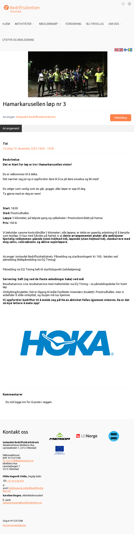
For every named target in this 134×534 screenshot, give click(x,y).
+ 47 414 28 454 (15, 480)
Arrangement (11, 128)
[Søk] (123, 4)
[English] (121, 49)
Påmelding (120, 117)
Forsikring (73, 24)
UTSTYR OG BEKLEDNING (18, 40)
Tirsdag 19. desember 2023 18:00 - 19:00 (28, 148)
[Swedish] (130, 49)
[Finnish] (126, 49)
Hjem (6, 24)
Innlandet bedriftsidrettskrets (36, 116)
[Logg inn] (129, 4)
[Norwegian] (116, 49)
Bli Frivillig (95, 24)
